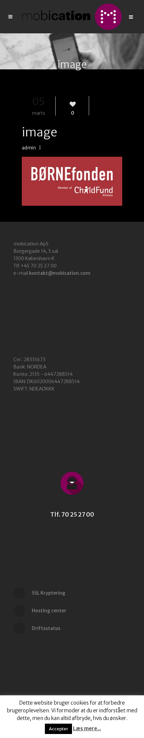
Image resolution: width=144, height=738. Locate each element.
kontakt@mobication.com (59, 273)
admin (29, 148)
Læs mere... (87, 728)
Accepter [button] (58, 729)
